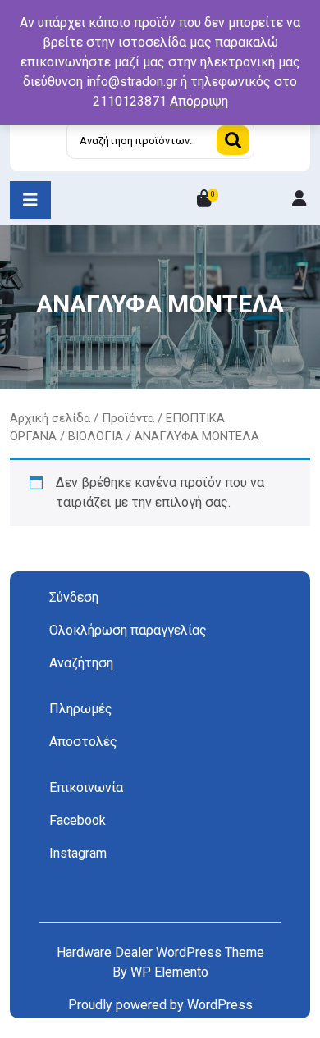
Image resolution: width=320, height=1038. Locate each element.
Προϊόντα (128, 418)
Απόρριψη (199, 101)
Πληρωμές (80, 709)
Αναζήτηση (233, 140)
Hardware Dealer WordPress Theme (160, 952)
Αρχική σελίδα (50, 418)
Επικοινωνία (86, 787)
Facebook (77, 820)
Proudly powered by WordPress (160, 1005)
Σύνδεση (73, 597)
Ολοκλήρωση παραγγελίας (128, 630)
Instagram (78, 853)
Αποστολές (83, 741)
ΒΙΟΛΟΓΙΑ (95, 436)
